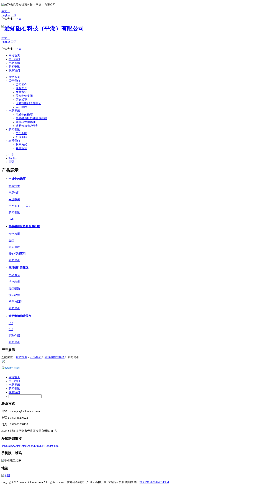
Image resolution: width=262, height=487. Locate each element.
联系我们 (14, 70)
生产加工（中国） (20, 205)
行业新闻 (21, 137)
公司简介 (21, 84)
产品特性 (14, 192)
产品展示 (14, 62)
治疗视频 (14, 288)
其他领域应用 (17, 253)
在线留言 (21, 148)
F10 (11, 323)
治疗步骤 (14, 281)
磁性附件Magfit (12, 367)
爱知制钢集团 (24, 95)
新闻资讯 (14, 66)
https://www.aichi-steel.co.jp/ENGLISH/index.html (30, 445)
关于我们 (14, 59)
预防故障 (14, 295)
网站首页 (14, 55)
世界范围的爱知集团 (28, 103)
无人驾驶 (14, 246)
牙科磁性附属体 (26, 122)
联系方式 (21, 144)
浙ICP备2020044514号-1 (154, 482)
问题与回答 (16, 301)
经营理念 (21, 88)
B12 (11, 329)
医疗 (11, 240)
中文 (5, 11)
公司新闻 (21, 133)
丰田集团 (21, 107)
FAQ (11, 218)
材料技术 (14, 186)
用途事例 (14, 199)
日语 (13, 15)
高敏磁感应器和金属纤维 (31, 118)
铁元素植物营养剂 (27, 125)
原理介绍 (14, 335)
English (5, 15)
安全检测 (14, 233)
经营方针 (21, 92)
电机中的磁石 (24, 114)
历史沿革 (21, 99)
